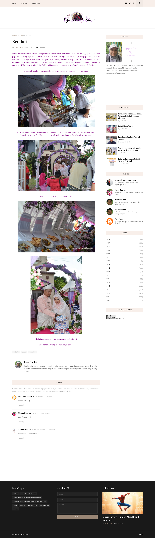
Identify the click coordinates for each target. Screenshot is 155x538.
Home (141, 534)
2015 (124, 279)
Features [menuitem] (23, 3)
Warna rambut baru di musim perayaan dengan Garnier (129, 149)
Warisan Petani (120, 199)
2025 (124, 243)
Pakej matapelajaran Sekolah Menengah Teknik (129, 160)
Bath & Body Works (125, 126)
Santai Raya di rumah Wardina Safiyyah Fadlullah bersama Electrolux (130, 116)
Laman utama (17, 35)
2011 (124, 293)
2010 (124, 297)
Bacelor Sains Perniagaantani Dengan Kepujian (29, 501)
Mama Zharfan (24, 413)
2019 (124, 264)
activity (27, 35)
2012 (124, 290)
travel (15, 509)
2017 (124, 272)
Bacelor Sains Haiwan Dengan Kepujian (27, 497)
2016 (124, 275)
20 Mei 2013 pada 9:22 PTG (46, 430)
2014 (124, 282)
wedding (32, 352)
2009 (124, 300)
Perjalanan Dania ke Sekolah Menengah (129, 138)
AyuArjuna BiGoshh (27, 429)
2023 (124, 250)
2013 (124, 286)
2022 (124, 254)
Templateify (25, 534)
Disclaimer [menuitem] (36, 3)
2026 (124, 239)
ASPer (15, 494)
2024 (124, 247)
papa (24, 352)
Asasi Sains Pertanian (28, 494)
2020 (124, 261)
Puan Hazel (119, 219)
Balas (21, 405)
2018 (124, 268)
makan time (32, 505)
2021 (124, 257)
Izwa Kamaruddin (26, 396)
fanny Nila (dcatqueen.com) (125, 180)
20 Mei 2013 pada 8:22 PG (43, 397)
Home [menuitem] (14, 3)
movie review (44, 505)
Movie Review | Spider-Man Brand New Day (120, 518)
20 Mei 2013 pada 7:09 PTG (41, 413)
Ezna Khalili (30, 362)
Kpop (15, 505)
